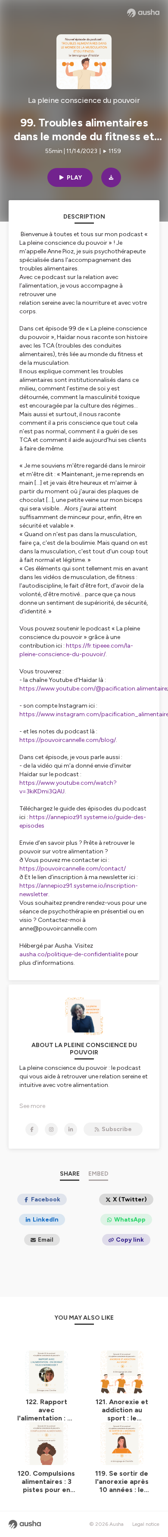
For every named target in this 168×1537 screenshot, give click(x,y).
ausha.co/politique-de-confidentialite (71, 954)
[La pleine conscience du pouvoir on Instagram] (51, 1129)
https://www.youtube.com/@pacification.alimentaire (93, 688)
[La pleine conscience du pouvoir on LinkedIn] (70, 1129)
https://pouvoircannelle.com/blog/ (67, 740)
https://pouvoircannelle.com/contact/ (72, 868)
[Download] (111, 177)
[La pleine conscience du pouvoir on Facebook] (31, 1129)
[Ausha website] (143, 13)
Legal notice (145, 1524)
